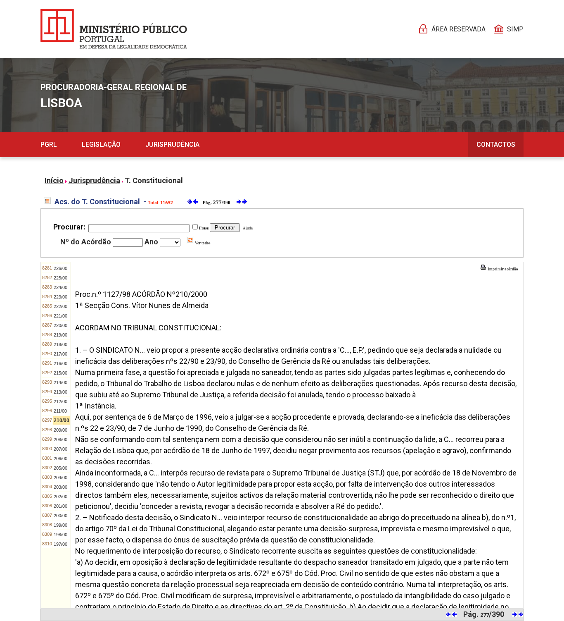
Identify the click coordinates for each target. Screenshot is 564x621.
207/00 (60, 449)
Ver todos (202, 243)
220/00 (60, 325)
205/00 (60, 468)
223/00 (60, 296)
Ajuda (247, 228)
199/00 (60, 525)
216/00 (60, 363)
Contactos (495, 144)
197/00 (60, 544)
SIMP (515, 29)
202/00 (60, 496)
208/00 (60, 439)
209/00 (60, 430)
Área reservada (458, 29)
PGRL (48, 144)
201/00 (60, 506)
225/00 (60, 277)
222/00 (60, 306)
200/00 (60, 515)
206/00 (60, 458)
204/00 (60, 477)
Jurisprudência (172, 144)
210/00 (61, 420)
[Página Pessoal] (113, 29)
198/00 (60, 534)
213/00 (60, 391)
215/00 (60, 372)
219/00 (60, 334)
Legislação (101, 144)
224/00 (60, 287)
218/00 (60, 344)
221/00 (60, 315)
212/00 (60, 401)
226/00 (60, 268)
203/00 (60, 487)
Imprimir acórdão (502, 269)
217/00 (60, 353)
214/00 (60, 382)
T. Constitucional (154, 180)
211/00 (60, 410)
